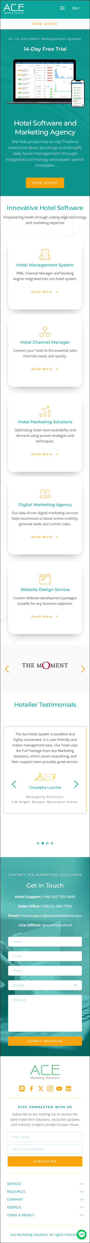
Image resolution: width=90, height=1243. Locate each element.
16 (77, 685)
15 (73, 685)
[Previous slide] (7, 669)
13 (63, 685)
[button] (62, 8)
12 (59, 685)
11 (54, 685)
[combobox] (76, 8)
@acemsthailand (57, 925)
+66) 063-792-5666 (59, 896)
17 (82, 685)
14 (68, 685)
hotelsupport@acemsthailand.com (51, 915)
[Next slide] (83, 669)
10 (49, 685)
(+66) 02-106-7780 (56, 906)
